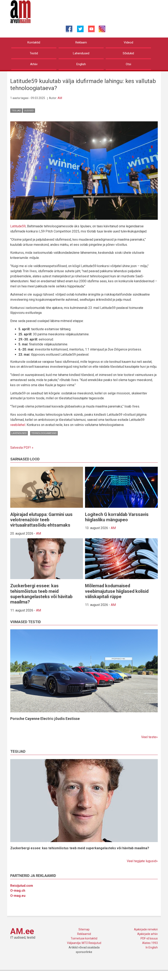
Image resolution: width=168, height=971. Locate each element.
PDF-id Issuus (149, 938)
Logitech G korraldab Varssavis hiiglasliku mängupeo (117, 517)
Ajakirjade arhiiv (147, 934)
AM (60, 98)
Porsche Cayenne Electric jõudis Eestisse (45, 718)
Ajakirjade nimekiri (146, 929)
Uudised (29, 110)
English (81, 64)
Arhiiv (33, 64)
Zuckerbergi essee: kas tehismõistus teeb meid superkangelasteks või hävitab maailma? (41, 593)
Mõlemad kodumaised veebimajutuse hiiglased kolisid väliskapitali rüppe (117, 591)
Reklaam (81, 42)
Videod (128, 42)
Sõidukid (128, 53)
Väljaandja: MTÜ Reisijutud (84, 943)
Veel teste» (149, 737)
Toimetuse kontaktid (84, 938)
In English (152, 947)
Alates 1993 (150, 943)
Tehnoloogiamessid (44, 433)
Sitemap (84, 929)
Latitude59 (18, 226)
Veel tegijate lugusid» (142, 861)
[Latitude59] (84, 170)
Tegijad (16, 110)
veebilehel (17, 425)
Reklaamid (84, 934)
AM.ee (22, 931)
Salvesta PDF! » (21, 448)
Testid (34, 53)
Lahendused (81, 53)
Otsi (128, 64)
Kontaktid (33, 42)
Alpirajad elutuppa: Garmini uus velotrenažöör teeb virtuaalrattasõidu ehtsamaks (41, 520)
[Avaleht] (20, 11)
